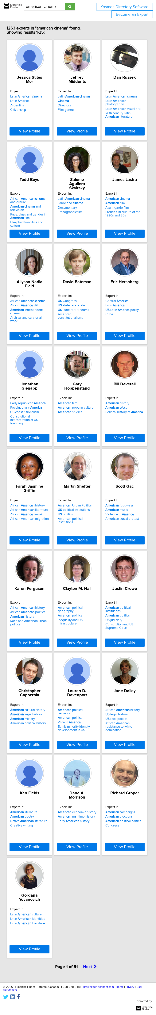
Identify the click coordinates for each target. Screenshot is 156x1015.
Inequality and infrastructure (70, 621)
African (27, 301)
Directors (64, 105)
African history (27, 505)
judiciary (113, 620)
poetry (22, 816)
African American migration (29, 519)
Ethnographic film (70, 212)
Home (119, 987)
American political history (28, 723)
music (116, 510)
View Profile (29, 131)
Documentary (67, 207)
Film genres (66, 110)
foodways (119, 505)
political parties (123, 821)
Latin (26, 96)
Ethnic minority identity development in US (74, 728)
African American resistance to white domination (118, 727)
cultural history (27, 710)
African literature (29, 510)
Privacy (130, 987)
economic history (77, 812)
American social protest (122, 519)
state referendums (73, 310)
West (116, 407)
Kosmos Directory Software (124, 7)
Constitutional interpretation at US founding (24, 420)
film (115, 203)
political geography (70, 609)
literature (23, 812)
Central (116, 301)
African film (25, 305)
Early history (73, 821)
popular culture (76, 407)
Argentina (17, 105)
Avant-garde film (117, 207)
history (117, 403)
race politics (116, 719)
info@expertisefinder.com (98, 987)
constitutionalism (24, 412)
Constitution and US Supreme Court (119, 626)
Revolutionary (26, 407)
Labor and (70, 203)
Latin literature (27, 923)
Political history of (124, 412)
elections (119, 816)
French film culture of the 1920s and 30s (122, 213)
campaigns (120, 812)
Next (87, 967)
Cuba (109, 314)
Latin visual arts (123, 109)
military (22, 719)
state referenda (71, 305)
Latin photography (115, 102)
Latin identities (27, 919)
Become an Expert (132, 15)
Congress (67, 301)
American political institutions (70, 520)
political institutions (74, 510)
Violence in (119, 514)
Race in (69, 722)
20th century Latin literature (119, 115)
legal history (26, 714)
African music (26, 514)
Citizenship (18, 110)
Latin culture (26, 914)
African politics (27, 612)
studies (70, 412)
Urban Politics (75, 505)
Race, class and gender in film (28, 216)
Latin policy (122, 310)
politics (65, 514)
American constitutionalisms (70, 316)
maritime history (76, 816)
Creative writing (21, 825)
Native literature (28, 821)
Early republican (28, 403)
